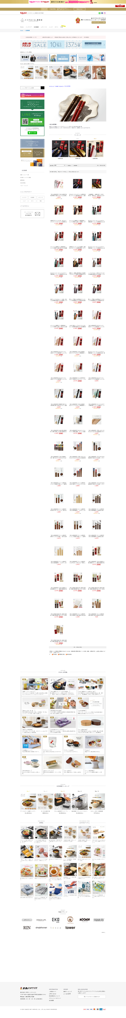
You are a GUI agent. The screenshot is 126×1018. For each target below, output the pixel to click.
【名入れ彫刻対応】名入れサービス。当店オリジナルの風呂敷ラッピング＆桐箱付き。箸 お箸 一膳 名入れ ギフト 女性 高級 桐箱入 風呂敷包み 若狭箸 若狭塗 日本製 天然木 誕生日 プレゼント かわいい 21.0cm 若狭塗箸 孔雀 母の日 (58, 352)
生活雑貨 (56, 86)
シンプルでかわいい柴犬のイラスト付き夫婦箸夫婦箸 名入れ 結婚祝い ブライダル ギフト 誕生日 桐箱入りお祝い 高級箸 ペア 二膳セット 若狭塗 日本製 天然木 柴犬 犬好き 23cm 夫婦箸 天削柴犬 (96, 274)
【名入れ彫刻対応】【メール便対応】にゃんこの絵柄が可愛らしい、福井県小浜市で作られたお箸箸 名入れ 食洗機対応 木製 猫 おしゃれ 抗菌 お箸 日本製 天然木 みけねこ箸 (58, 483)
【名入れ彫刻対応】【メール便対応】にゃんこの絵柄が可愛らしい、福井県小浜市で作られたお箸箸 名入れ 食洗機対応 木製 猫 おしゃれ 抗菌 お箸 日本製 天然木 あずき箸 (77, 536)
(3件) (61, 303)
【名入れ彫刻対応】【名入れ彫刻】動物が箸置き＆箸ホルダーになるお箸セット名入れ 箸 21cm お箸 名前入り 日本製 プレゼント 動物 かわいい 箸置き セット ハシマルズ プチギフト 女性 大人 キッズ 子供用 (58, 195)
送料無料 (75, 165)
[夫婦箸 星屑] (60, 156)
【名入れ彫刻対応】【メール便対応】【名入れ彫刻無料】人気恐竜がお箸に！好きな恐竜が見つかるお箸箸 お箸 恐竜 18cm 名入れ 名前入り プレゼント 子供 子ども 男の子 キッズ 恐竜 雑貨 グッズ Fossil (96, 510)
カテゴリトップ (51, 86)
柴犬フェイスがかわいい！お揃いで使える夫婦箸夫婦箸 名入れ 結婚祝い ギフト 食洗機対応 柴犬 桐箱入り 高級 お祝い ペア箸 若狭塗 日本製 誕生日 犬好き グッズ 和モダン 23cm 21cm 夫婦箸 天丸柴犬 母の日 (58, 300)
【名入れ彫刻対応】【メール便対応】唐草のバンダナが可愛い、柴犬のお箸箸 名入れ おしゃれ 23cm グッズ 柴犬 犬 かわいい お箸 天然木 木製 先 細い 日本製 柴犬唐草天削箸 (58, 536)
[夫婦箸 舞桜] (95, 156)
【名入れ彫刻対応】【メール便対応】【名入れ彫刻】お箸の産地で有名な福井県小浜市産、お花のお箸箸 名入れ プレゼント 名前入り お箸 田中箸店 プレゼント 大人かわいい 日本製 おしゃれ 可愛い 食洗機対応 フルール (77, 614)
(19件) (99, 434)
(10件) (61, 277)
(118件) (99, 198)
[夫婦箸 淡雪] (77, 156)
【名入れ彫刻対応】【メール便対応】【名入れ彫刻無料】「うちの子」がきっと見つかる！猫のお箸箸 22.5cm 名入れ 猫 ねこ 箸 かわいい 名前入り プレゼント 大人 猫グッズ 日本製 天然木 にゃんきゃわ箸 (58, 562)
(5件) (80, 277)
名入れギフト (61, 86)
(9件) (99, 329)
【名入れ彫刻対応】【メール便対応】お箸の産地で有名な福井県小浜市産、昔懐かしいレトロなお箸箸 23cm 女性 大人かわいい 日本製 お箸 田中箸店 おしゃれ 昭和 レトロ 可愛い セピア (96, 614)
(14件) (61, 408)
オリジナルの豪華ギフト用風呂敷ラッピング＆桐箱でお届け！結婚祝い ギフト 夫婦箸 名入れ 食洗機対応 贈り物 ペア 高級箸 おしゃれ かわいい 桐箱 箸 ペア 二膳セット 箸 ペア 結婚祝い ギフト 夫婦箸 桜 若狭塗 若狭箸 (77, 221)
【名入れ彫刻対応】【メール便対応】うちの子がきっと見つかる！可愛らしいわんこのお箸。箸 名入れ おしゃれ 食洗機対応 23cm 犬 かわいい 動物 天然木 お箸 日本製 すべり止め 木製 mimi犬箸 (77, 562)
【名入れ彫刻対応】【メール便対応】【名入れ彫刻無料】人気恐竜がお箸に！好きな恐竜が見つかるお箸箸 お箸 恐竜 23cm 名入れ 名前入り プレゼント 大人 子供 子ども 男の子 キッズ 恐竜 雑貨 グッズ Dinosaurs (96, 536)
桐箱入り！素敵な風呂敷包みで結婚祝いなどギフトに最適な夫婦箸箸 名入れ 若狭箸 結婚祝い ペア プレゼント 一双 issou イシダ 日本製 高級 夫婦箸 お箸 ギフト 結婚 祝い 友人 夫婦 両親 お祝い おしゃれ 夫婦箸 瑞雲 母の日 (77, 274)
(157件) (80, 198)
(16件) (61, 251)
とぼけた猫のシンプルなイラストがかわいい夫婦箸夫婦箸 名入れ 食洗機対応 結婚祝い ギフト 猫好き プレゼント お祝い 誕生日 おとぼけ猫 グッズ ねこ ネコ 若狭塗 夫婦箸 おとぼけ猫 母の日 (77, 326)
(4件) (61, 198)
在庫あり (69, 165)
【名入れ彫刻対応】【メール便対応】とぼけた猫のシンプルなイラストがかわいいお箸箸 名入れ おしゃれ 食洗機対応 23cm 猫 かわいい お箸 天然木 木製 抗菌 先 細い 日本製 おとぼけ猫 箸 (77, 483)
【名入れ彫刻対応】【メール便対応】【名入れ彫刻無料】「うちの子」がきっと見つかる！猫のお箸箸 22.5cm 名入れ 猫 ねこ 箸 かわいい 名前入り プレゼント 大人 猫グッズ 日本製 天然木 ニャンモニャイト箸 (77, 510)
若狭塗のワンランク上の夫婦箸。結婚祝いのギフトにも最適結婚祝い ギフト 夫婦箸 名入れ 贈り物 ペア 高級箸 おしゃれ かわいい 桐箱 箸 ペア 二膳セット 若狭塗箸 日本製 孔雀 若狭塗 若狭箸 (77, 247)
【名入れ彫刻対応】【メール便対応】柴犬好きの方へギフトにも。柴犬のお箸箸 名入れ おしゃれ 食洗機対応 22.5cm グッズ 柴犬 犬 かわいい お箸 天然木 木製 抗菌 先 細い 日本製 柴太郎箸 (58, 510)
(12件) (80, 251)
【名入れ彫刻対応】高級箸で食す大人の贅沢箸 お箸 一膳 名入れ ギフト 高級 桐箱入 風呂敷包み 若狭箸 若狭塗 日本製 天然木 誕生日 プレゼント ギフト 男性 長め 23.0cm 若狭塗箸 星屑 (58, 405)
